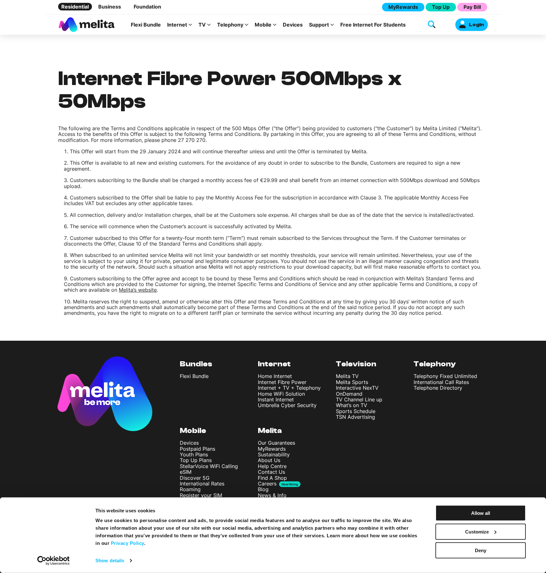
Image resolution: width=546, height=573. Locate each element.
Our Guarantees (276, 443)
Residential (75, 6)
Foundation (147, 6)
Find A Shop (272, 478)
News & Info (272, 495)
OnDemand (349, 394)
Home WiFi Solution (281, 394)
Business (109, 6)
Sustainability (274, 454)
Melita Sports (352, 382)
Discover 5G (194, 478)
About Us (269, 460)
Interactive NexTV (357, 388)
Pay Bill (472, 7)
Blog (263, 489)
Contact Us (271, 472)
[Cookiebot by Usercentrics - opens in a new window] (53, 560)
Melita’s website (138, 290)
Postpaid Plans (197, 449)
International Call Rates (441, 382)
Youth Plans (194, 454)
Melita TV (347, 376)
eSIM (185, 472)
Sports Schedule (355, 411)
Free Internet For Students (373, 24)
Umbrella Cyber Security (287, 405)
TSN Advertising (355, 417)
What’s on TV (351, 405)
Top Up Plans (196, 460)
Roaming (190, 489)
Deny (480, 550)
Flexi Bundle (146, 24)
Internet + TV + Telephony (289, 388)
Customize (477, 531)
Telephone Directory (438, 388)
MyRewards (403, 7)
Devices (293, 24)
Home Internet (275, 376)
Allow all (480, 513)
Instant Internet (276, 399)
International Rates (202, 483)
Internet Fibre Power (282, 382)
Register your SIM (201, 495)
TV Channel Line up (359, 399)
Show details (109, 560)
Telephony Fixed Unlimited (445, 376)
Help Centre (272, 466)
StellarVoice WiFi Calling (209, 466)
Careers (267, 483)
